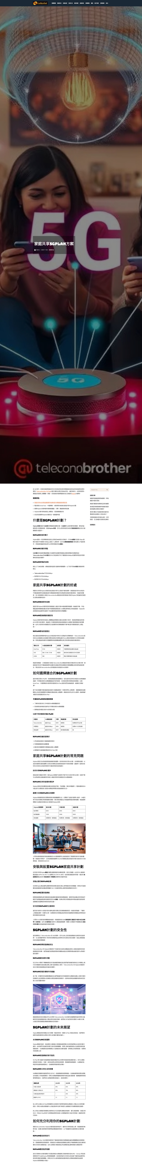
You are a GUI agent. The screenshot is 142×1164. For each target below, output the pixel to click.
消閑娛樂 (102, 3)
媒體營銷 (54, 3)
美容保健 (76, 3)
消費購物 (87, 3)
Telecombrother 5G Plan (44, 491)
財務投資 (65, 3)
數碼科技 (59, 3)
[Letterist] (40, 3)
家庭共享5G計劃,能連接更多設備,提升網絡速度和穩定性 (50, 502)
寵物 (92, 3)
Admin (38, 250)
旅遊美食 (82, 3)
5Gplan (74, 493)
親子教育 (97, 3)
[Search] (107, 489)
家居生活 (71, 3)
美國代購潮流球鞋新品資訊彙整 (99, 503)
